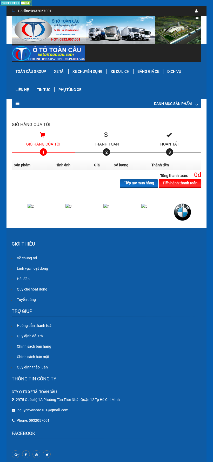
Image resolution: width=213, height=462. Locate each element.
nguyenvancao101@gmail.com (42, 409)
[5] (144, 205)
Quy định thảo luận (32, 367)
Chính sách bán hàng (34, 346)
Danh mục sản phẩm (173, 103)
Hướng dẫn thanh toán (35, 325)
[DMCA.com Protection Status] (16, 2)
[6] (182, 211)
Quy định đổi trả (30, 335)
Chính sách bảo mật (33, 356)
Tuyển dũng (26, 299)
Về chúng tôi (27, 257)
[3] (68, 205)
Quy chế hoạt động (32, 289)
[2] (31, 205)
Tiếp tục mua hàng (139, 182)
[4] (106, 205)
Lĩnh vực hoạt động (32, 268)
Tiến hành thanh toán (180, 182)
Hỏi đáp (23, 278)
